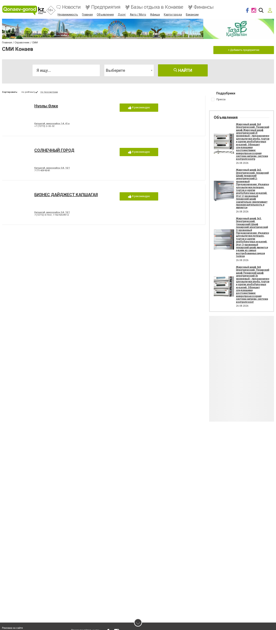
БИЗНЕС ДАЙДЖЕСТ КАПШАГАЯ (66, 194)
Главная (87, 14)
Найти (184, 70)
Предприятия (105, 7)
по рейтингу (28, 92)
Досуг (122, 14)
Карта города (173, 14)
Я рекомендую (140, 107)
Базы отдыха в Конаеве (157, 7)
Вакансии (192, 14)
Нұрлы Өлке (46, 105)
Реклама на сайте (12, 628)
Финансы (204, 7)
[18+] (24, 10)
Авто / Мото (138, 14)
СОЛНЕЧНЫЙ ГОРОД (54, 150)
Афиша (155, 14)
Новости (71, 7)
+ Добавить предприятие (243, 49)
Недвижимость (68, 14)
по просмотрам (49, 92)
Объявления (105, 14)
